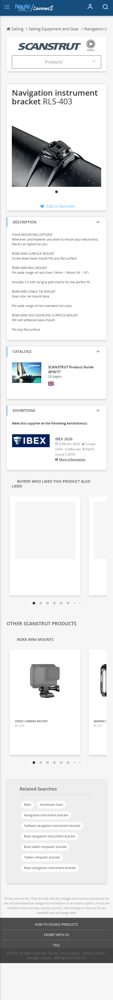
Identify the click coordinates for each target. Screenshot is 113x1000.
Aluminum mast (51, 804)
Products (54, 62)
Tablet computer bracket (42, 857)
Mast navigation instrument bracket (50, 868)
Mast (27, 804)
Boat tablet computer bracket (45, 847)
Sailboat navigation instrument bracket (52, 825)
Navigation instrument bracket (46, 815)
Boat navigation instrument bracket (49, 836)
